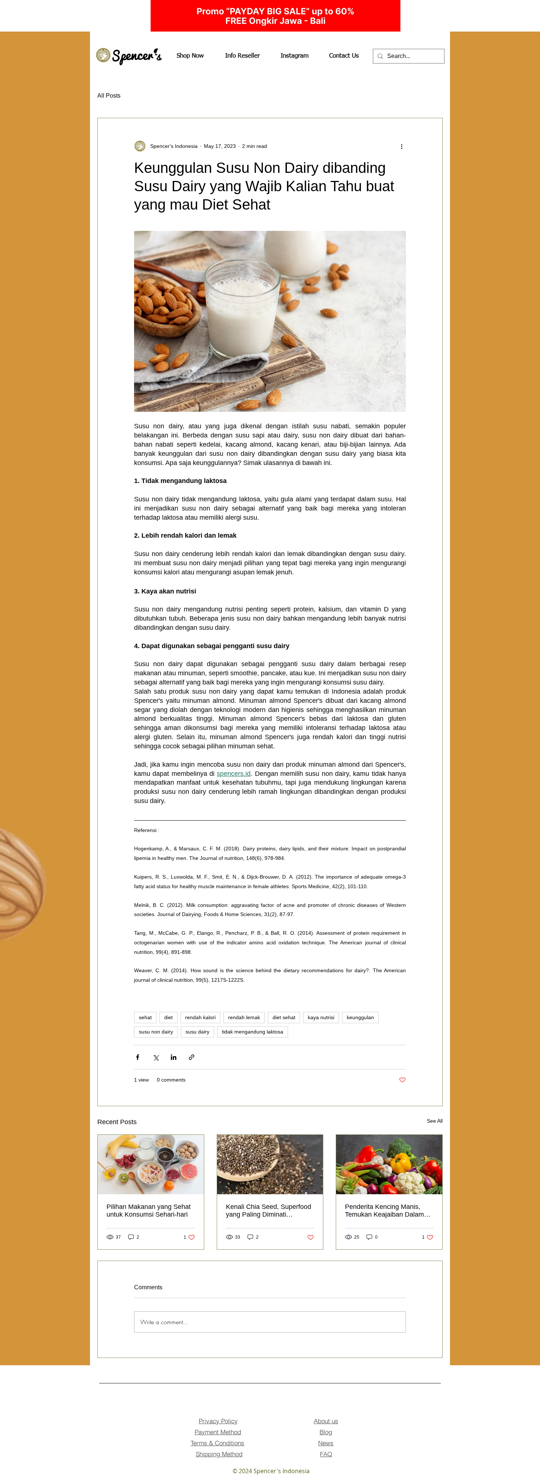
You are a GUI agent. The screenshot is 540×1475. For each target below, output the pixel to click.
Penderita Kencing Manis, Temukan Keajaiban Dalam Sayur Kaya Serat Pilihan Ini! (387, 1210)
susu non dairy (156, 1032)
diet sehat (284, 1017)
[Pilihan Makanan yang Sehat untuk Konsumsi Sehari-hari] (151, 1164)
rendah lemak (244, 1017)
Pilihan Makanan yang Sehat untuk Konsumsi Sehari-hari (149, 1210)
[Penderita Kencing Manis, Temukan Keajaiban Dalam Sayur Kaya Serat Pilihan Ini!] (389, 1164)
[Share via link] (191, 1057)
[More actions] (401, 146)
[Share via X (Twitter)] (155, 1057)
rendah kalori (200, 1017)
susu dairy (197, 1032)
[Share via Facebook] (137, 1057)
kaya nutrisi (321, 1017)
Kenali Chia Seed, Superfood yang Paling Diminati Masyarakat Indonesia (268, 1210)
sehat (145, 1017)
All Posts (108, 95)
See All (435, 1121)
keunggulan (360, 1017)
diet (168, 1017)
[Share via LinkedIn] (173, 1057)
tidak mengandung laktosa (252, 1032)
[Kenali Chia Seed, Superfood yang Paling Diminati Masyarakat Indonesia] (270, 1164)
